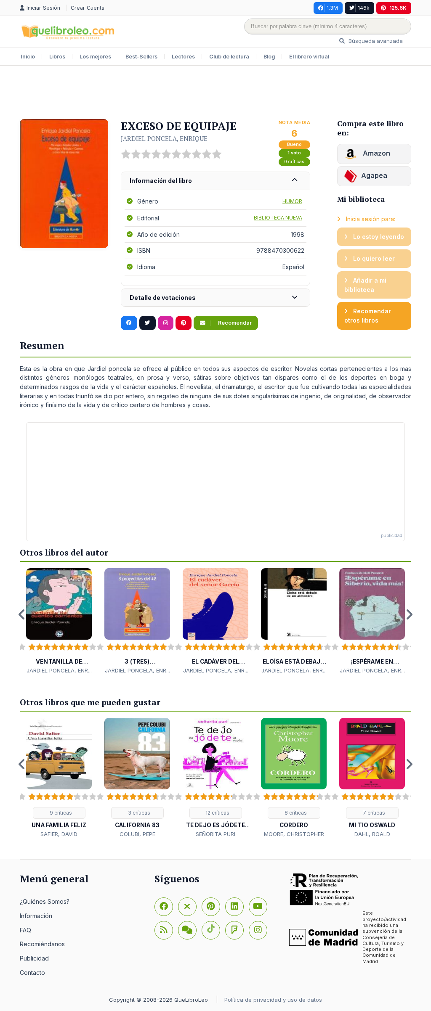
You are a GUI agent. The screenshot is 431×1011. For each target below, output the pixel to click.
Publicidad (34, 958)
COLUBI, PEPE (137, 834)
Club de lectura (229, 56)
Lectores (183, 56)
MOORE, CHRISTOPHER (294, 834)
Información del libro (161, 180)
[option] (59, 621)
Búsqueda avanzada (375, 40)
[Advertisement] (215, 93)
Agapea (374, 175)
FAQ (25, 930)
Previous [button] (22, 614)
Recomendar (234, 323)
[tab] (215, 181)
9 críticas (60, 813)
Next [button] (409, 614)
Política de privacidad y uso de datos (273, 999)
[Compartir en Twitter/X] (147, 323)
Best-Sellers (141, 56)
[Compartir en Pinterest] (184, 323)
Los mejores (95, 56)
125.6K (398, 8)
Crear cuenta (87, 8)
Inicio (28, 56)
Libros (57, 56)
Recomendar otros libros (367, 315)
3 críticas (138, 813)
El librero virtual (309, 56)
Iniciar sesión (44, 8)
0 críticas (294, 161)
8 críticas (295, 813)
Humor (292, 201)
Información (36, 915)
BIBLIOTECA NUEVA (278, 217)
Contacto (32, 972)
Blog (269, 56)
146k (364, 8)
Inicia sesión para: (369, 218)
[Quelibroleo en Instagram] (165, 323)
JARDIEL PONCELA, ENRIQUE (164, 138)
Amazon (375, 153)
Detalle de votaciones (163, 297)
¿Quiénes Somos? (44, 901)
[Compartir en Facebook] (129, 323)
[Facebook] (163, 906)
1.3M (332, 8)
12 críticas (216, 813)
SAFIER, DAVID (58, 834)
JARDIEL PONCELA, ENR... (59, 670)
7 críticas (373, 813)
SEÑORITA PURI (215, 834)
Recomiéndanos (42, 943)
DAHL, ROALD (372, 834)
